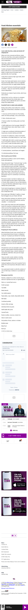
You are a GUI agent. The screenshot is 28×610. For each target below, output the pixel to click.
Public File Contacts (6, 554)
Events (21, 10)
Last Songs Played (5, 10)
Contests (17, 10)
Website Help (4, 574)
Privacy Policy (12, 584)
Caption (23, 40)
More (2, 12)
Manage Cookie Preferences (7, 588)
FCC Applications (5, 559)
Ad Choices (12, 585)
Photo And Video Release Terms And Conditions (13, 561)
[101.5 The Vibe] (14, 2)
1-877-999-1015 (14, 436)
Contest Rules (4, 549)
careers (22, 585)
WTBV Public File (5, 556)
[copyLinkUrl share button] (12, 45)
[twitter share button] (6, 45)
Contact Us (4, 544)
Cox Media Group (9, 582)
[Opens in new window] (14, 480)
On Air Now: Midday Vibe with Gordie (14, 415)
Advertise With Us (5, 568)
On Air (12, 10)
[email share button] (9, 45)
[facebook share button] (2, 45)
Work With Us (4, 547)
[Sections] (2, 2)
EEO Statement (5, 551)
